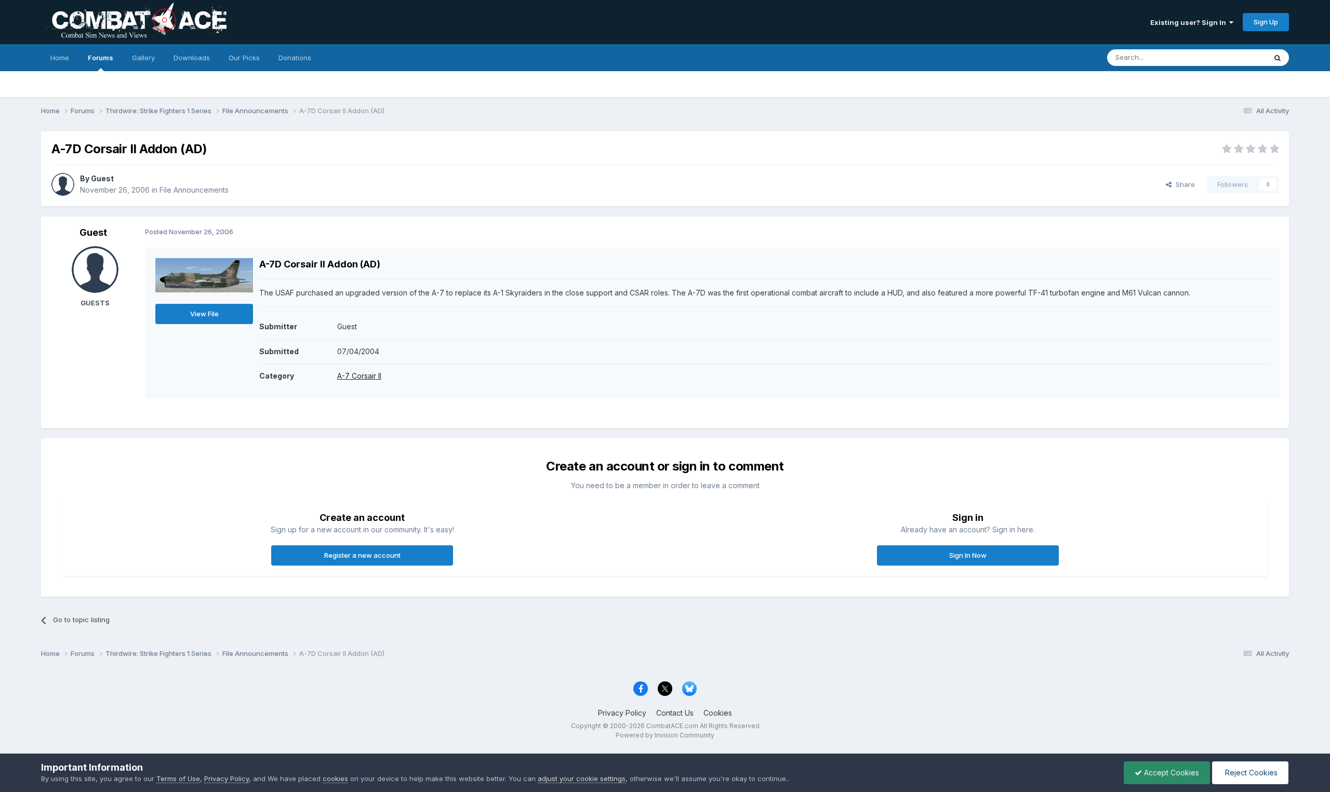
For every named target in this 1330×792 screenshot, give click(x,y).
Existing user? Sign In (1189, 22)
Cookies (717, 712)
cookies (335, 778)
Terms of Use (178, 778)
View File (204, 314)
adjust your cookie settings (582, 778)
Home (59, 57)
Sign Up (1266, 22)
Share (1183, 184)
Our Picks (244, 57)
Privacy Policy (622, 712)
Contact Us (675, 712)
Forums (100, 57)
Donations (294, 57)
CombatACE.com (672, 726)
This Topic (1235, 57)
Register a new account (362, 555)
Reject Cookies (1250, 772)
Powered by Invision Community (665, 735)
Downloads (192, 57)
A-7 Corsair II (359, 375)
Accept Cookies (1170, 772)
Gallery (143, 57)
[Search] (1277, 57)
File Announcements (194, 189)
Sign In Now (968, 555)
